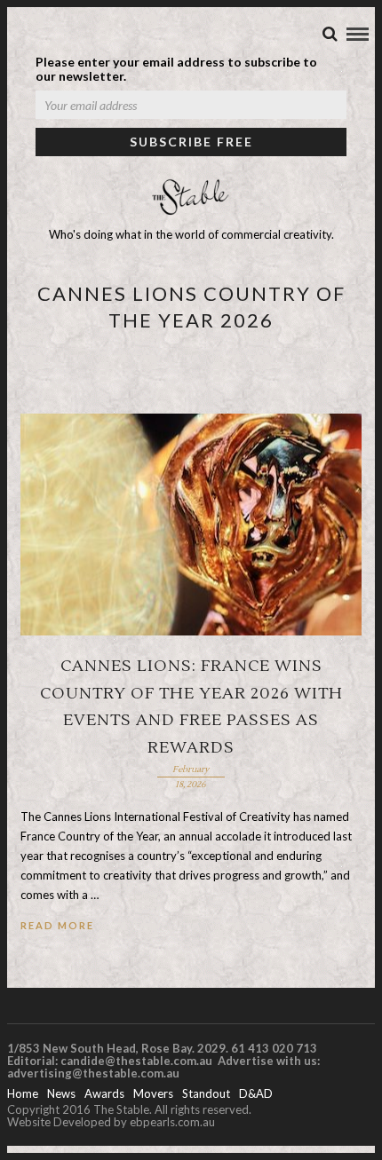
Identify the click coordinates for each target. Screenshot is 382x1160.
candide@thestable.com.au (137, 1060)
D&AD (256, 1093)
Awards (104, 1093)
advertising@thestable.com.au (93, 1073)
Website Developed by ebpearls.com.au (111, 1122)
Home (22, 1093)
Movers (153, 1093)
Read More (57, 925)
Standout (206, 1093)
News (61, 1093)
